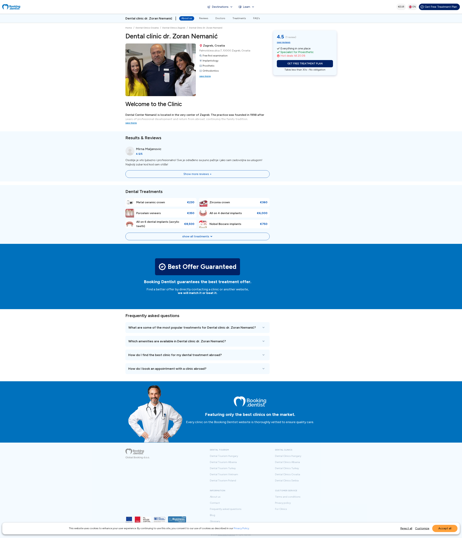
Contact (215, 503)
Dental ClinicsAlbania (287, 462)
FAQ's (256, 18)
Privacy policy (283, 503)
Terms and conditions (287, 497)
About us (186, 18)
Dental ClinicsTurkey (287, 468)
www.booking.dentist (226, 535)
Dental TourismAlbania (223, 462)
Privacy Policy (241, 528)
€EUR (401, 6)
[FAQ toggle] (197, 327)
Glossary (215, 521)
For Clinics (281, 509)
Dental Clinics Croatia (147, 28)
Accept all (444, 528)
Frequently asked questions (225, 509)
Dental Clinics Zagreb (173, 28)
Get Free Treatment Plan (441, 6)
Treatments (239, 18)
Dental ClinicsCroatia (287, 474)
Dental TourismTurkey (223, 468)
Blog (212, 515)
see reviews (283, 42)
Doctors (220, 18)
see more (205, 76)
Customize (422, 528)
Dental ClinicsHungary (288, 456)
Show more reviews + (198, 174)
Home (128, 28)
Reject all (406, 528)
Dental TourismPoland (223, 480)
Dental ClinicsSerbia (287, 480)
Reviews (203, 18)
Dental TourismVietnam (224, 474)
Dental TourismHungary (224, 456)
